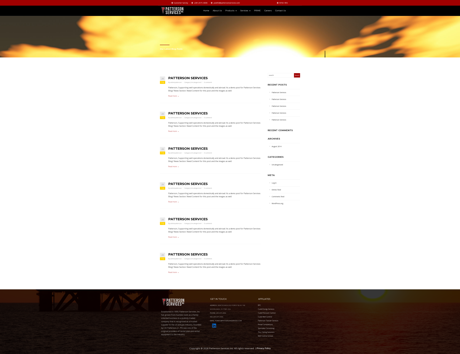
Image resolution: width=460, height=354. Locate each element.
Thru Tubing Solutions (266, 332)
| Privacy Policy (263, 348)
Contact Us (280, 10)
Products (229, 10)
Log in (274, 183)
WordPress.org (277, 203)
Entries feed (276, 190)
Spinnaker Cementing (266, 328)
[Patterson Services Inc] (173, 11)
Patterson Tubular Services (268, 320)
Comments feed (278, 196)
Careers (268, 10)
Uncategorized (196, 82)
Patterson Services (188, 78)
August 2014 (276, 146)
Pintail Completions (265, 324)
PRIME (257, 10)
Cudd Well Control (265, 317)
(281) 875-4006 (200, 3)
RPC (259, 305)
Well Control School (265, 336)
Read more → (173, 96)
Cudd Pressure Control (267, 313)
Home (206, 10)
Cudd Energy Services (266, 309)
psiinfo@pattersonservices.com (226, 3)
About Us (217, 10)
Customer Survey (181, 3)
